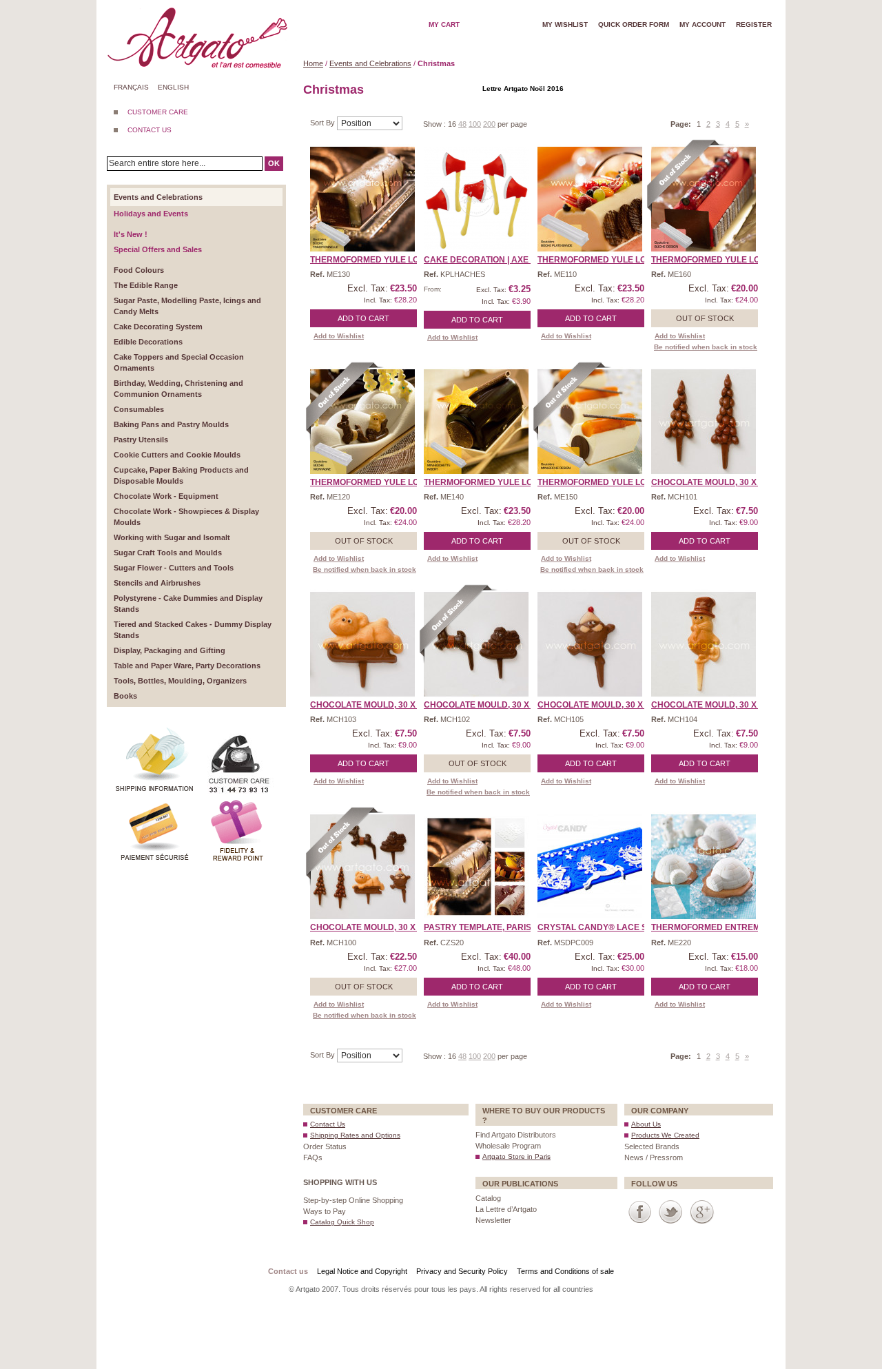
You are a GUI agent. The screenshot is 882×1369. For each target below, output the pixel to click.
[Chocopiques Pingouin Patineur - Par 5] (703, 644)
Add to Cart (363, 318)
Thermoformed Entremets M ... (722, 927)
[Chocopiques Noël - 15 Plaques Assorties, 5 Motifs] (362, 867)
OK (274, 163)
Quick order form (633, 24)
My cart (444, 24)
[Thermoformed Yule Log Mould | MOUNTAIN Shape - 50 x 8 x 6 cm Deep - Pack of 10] (362, 422)
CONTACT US (149, 130)
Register (754, 24)
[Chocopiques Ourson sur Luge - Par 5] (362, 644)
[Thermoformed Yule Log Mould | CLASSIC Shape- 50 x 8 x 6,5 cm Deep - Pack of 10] (362, 199)
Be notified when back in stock (705, 347)
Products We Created (665, 1135)
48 (462, 124)
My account (702, 24)
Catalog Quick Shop (342, 1222)
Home (313, 63)
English (173, 87)
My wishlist (565, 24)
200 (489, 124)
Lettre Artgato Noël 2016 (523, 88)
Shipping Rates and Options (355, 1135)
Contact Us (327, 1124)
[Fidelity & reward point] (237, 802)
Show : (435, 124)
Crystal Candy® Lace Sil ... (599, 927)
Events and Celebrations (370, 63)
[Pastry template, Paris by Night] (476, 867)
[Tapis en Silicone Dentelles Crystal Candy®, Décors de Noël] (589, 867)
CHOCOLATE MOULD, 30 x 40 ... (714, 482)
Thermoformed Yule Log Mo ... (379, 260)
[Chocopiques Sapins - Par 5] (703, 422)
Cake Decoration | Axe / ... (482, 260)
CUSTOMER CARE (157, 112)
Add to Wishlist (339, 336)
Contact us (288, 1271)
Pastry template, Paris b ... (486, 927)
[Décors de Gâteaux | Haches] (476, 199)
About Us (646, 1124)
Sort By (323, 123)
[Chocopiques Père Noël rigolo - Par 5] (589, 644)
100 (475, 124)
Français (131, 87)
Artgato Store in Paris (516, 1156)
